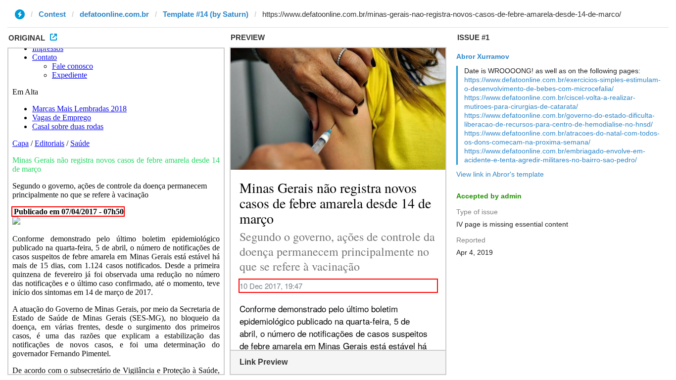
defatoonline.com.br (114, 14)
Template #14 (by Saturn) (205, 14)
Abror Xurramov (482, 56)
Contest (52, 14)
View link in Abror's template (500, 174)
